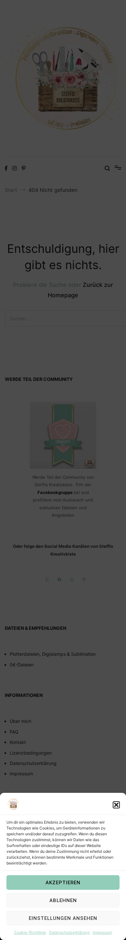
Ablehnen (63, 900)
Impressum (102, 932)
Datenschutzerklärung (69, 932)
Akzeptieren (63, 883)
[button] (116, 805)
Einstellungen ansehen (63, 918)
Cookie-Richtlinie (30, 932)
